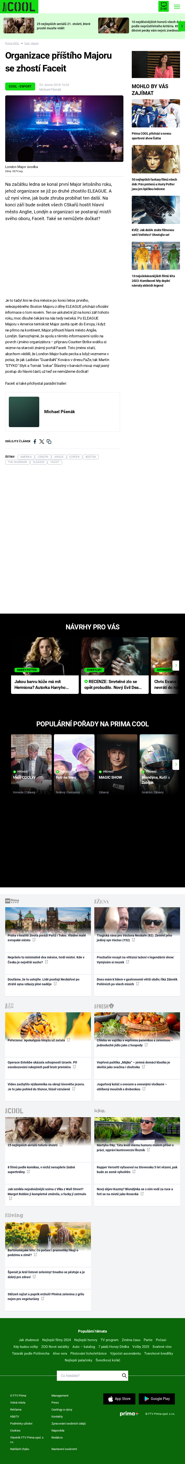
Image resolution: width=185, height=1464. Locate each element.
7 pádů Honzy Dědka (113, 1347)
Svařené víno (162, 1347)
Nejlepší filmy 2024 (56, 1340)
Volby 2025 (140, 1347)
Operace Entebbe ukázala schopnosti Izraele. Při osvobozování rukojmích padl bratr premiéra (42, 1065)
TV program (109, 1340)
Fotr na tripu (66, 777)
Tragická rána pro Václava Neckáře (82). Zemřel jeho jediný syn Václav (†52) (134, 938)
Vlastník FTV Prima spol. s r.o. (27, 1440)
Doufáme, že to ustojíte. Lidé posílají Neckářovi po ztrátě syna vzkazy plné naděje (43, 982)
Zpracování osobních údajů (68, 1423)
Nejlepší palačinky (78, 1360)
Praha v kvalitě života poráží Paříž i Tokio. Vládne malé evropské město (47, 938)
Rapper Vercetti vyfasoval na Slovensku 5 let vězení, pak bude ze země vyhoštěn (137, 1169)
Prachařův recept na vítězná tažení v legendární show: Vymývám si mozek (135, 959)
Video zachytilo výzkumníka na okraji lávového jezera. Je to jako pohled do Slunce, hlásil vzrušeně (46, 1086)
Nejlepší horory (85, 1340)
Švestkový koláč (108, 1360)
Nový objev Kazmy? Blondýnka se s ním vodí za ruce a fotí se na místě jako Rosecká (135, 1191)
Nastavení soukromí (64, 1449)
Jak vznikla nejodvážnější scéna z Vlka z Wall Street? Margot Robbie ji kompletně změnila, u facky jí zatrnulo (47, 1191)
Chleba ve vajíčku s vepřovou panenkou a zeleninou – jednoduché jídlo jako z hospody (135, 1042)
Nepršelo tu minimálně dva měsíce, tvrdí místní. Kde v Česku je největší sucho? (46, 959)
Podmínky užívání (21, 1423)
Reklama (15, 1409)
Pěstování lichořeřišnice (88, 1353)
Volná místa (17, 1402)
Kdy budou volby (26, 1347)
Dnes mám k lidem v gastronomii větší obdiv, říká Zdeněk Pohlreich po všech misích (137, 982)
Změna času (131, 1340)
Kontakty (57, 1416)
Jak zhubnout (29, 1340)
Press (55, 1402)
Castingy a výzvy (61, 1409)
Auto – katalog (83, 1347)
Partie (148, 1340)
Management (59, 1395)
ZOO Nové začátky (55, 1347)
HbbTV (14, 1416)
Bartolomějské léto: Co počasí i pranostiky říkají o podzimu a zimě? (43, 1252)
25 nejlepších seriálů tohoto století (33, 1145)
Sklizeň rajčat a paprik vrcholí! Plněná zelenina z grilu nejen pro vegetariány (46, 1296)
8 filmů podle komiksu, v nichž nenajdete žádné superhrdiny (41, 1169)
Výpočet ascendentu (125, 1353)
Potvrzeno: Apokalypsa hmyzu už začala (37, 1040)
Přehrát (22, 771)
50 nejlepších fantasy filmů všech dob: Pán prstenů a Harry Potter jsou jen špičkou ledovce (154, 184)
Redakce (57, 1437)
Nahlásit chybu (19, 1449)
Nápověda (57, 1430)
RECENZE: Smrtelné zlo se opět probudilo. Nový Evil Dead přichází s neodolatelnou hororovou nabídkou (112, 685)
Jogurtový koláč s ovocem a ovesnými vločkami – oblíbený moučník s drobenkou (132, 1086)
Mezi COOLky (24, 777)
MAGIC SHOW (110, 777)
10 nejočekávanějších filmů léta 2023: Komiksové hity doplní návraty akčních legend (153, 280)
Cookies (15, 1430)
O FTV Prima (18, 1395)
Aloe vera (60, 1353)
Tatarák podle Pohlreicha (30, 1353)
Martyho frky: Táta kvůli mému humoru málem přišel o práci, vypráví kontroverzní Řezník (135, 1147)
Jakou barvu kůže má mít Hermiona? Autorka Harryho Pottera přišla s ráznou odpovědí (40, 685)
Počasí (161, 1340)
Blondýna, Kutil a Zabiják (156, 780)
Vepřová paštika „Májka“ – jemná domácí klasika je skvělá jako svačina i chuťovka (133, 1065)
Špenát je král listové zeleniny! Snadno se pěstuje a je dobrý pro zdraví (46, 1274)
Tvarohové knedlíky (158, 1353)
